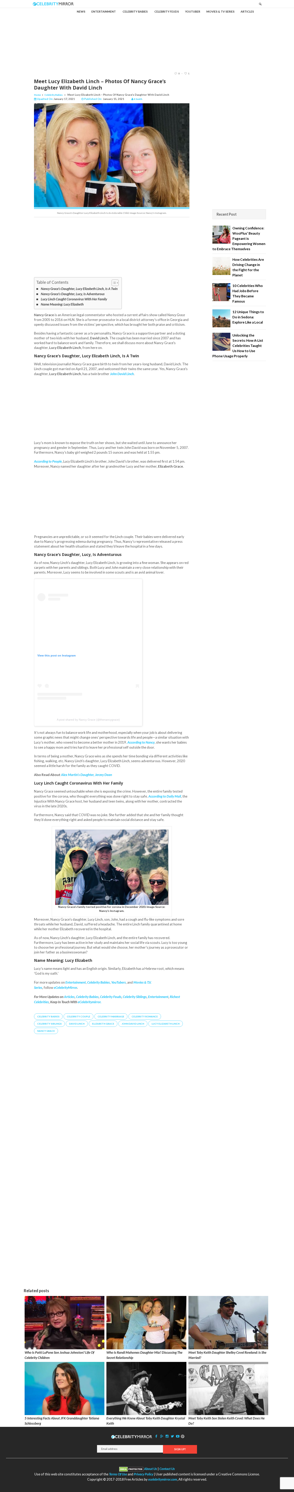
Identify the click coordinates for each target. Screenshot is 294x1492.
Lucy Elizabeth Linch (166, 1023)
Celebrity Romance (145, 1016)
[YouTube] (177, 1436)
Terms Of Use (118, 1474)
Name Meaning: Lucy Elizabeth (62, 304)
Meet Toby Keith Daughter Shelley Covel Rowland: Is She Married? (227, 1355)
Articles (69, 997)
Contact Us (167, 1469)
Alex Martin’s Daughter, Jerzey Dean (86, 775)
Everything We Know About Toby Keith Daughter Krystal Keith (145, 1420)
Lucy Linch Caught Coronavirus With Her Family (74, 299)
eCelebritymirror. (89, 1002)
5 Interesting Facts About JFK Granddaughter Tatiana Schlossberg (62, 1420)
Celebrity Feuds (110, 997)
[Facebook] (156, 1436)
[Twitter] (172, 1436)
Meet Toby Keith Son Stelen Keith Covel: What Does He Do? (226, 1420)
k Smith (138, 99)
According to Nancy (141, 742)
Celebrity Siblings (135, 997)
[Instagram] (167, 1436)
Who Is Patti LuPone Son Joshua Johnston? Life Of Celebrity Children (59, 1355)
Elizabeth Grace (103, 1023)
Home (37, 94)
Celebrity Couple (78, 1016)
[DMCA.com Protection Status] (131, 1469)
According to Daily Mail (164, 796)
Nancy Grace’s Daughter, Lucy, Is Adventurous (73, 294)
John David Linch (133, 1023)
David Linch (77, 1023)
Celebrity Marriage (111, 1016)
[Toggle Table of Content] (113, 282)
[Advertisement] (147, 36)
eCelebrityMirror (65, 987)
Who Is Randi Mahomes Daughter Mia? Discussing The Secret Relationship (144, 1355)
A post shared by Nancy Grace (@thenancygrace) (88, 719)
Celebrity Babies (53, 94)
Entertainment (158, 997)
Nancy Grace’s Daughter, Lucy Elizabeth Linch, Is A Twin (79, 289)
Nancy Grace (46, 1030)
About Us (150, 1469)
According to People (48, 461)
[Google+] (161, 1436)
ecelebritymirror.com (162, 1479)
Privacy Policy (143, 1474)
